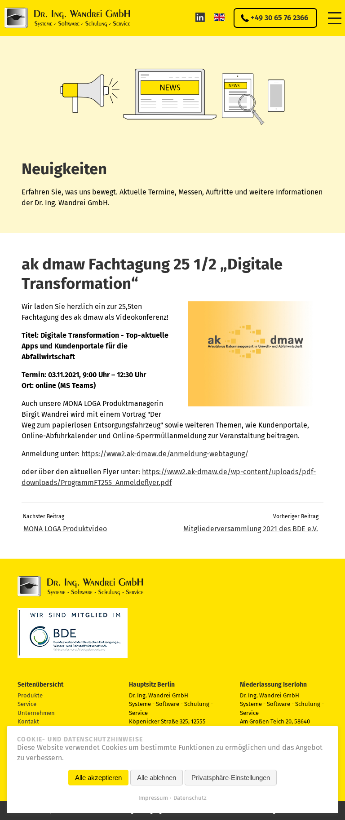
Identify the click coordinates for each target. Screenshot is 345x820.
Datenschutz (190, 797)
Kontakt (28, 721)
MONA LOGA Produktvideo (65, 529)
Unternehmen (36, 713)
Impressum (153, 797)
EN (219, 17)
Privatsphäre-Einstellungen (230, 777)
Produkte (30, 695)
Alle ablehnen (156, 777)
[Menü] (334, 17)
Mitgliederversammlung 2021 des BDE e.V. (250, 529)
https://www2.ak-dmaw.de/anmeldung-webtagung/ (164, 454)
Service (27, 704)
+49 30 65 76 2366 (279, 17)
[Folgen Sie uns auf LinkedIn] (200, 17)
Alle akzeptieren (98, 777)
